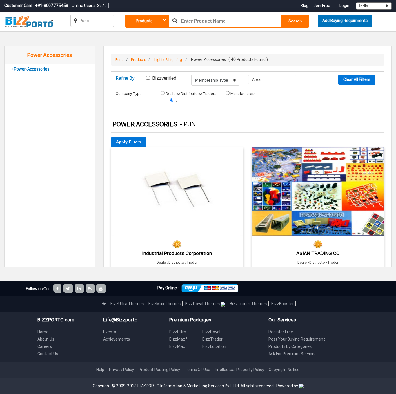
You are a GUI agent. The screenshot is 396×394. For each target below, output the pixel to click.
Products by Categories (290, 346)
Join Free (321, 5)
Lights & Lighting (168, 59)
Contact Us (47, 353)
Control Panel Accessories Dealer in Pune (317, 155)
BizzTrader (212, 339)
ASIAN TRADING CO (318, 253)
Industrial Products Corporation (177, 253)
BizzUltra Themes (127, 303)
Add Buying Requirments (345, 20)
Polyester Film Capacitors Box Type (177, 155)
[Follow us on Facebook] (57, 288)
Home (42, 332)
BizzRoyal (211, 332)
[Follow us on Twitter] (68, 288)
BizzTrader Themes (248, 303)
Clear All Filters (356, 79)
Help (100, 369)
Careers (44, 346)
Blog (305, 5)
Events (109, 332)
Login (344, 5)
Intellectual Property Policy (239, 369)
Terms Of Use (197, 369)
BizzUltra (177, 332)
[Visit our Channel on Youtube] (101, 288)
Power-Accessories (31, 69)
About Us (45, 339)
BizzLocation (214, 346)
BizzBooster (282, 303)
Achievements (116, 339)
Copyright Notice (284, 369)
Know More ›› (177, 180)
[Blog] (90, 288)
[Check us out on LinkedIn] (80, 288)
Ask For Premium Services (292, 353)
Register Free (280, 332)
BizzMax (178, 339)
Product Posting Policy (159, 369)
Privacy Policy (121, 369)
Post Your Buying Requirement (296, 339)
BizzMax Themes (164, 303)
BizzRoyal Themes (203, 303)
